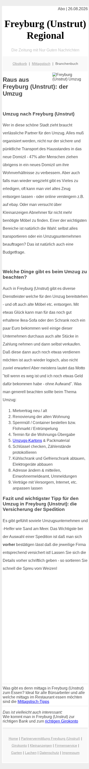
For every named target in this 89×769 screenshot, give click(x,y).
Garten (16, 753)
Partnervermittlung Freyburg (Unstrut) (50, 738)
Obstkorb (20, 64)
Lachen (31, 753)
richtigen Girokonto (61, 721)
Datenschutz (49, 753)
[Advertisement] (44, 633)
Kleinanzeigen (41, 745)
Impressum (71, 753)
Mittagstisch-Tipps (33, 701)
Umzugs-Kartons (27, 440)
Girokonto (19, 745)
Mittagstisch (41, 64)
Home (13, 738)
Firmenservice (66, 745)
